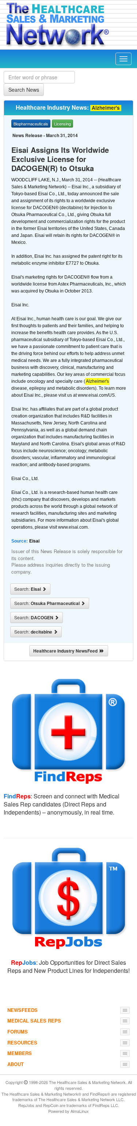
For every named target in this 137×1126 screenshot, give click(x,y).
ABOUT (15, 1064)
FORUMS (17, 1031)
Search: (28, 589)
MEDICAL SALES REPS (34, 1020)
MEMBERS (19, 1053)
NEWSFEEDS (22, 1009)
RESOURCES (22, 1042)
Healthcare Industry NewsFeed (66, 650)
